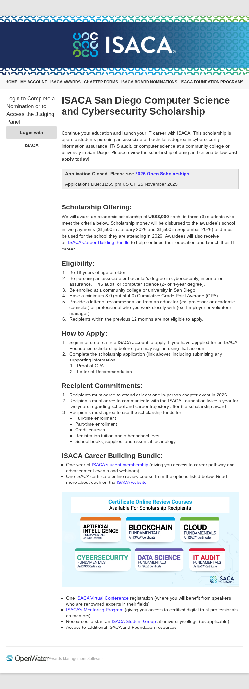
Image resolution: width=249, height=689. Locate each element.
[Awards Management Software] (27, 661)
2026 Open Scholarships (162, 173)
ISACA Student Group (134, 621)
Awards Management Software (76, 658)
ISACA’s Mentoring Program (95, 609)
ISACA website (132, 482)
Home (11, 82)
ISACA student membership (120, 464)
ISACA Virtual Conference (102, 598)
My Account (33, 82)
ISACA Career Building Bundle (99, 242)
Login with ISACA (31, 134)
